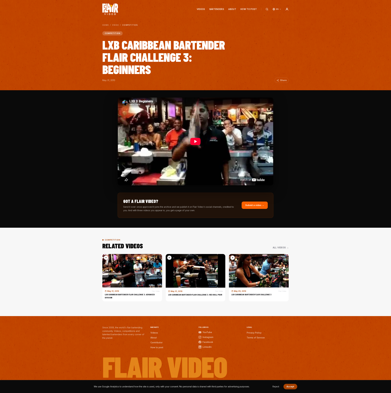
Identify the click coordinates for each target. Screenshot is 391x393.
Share (283, 80)
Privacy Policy (254, 332)
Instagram (208, 337)
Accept (290, 386)
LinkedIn (207, 347)
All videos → (281, 247)
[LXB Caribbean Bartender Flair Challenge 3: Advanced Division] (132, 277)
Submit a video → (254, 205)
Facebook (208, 342)
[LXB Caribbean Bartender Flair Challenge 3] (259, 277)
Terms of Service (256, 337)
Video (115, 25)
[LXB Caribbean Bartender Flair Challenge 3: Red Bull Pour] (195, 277)
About (232, 9)
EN (277, 9)
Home (105, 25)
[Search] (267, 9)
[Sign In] (287, 9)
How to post (248, 9)
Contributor (156, 342)
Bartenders (216, 9)
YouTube (207, 332)
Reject (275, 386)
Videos (201, 9)
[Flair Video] (110, 9)
